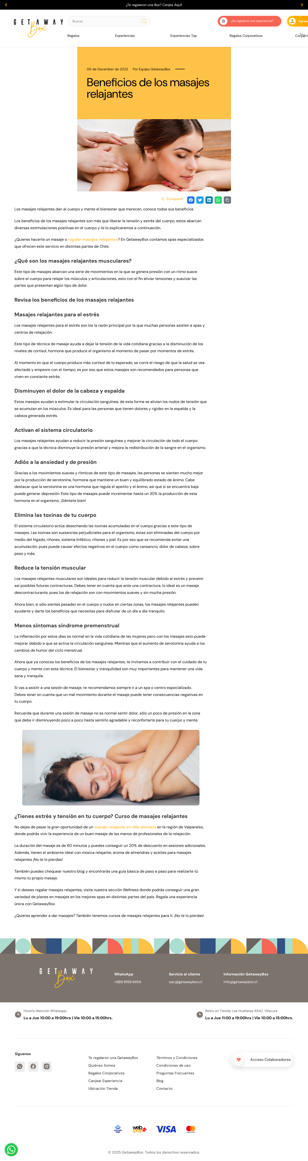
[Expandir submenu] (81, 36)
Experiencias (125, 35)
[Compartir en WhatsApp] (218, 200)
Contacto (164, 1088)
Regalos (73, 35)
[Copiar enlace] (227, 200)
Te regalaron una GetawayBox (113, 1057)
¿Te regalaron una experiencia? (252, 21)
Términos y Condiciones (177, 1057)
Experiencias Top (183, 35)
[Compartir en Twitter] (200, 200)
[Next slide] (302, 4)
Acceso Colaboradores (270, 1059)
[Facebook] (33, 1066)
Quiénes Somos (101, 1065)
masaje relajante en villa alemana (125, 827)
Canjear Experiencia (105, 1080)
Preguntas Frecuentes (175, 1073)
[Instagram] (46, 1066)
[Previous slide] (6, 4)
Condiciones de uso (173, 1065)
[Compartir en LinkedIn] (209, 200)
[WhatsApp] (20, 1066)
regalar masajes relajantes (93, 239)
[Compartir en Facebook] (190, 200)
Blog (159, 1080)
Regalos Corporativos (246, 35)
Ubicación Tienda (103, 1088)
